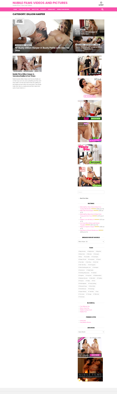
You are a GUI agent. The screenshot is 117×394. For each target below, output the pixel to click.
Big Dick (99, 251)
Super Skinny (83, 291)
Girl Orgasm (92, 265)
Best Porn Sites (84, 198)
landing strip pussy (84, 272)
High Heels (90, 270)
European (91, 259)
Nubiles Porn (83, 311)
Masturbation (98, 275)
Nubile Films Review (63, 9)
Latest (101, 5)
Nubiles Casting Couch (86, 310)
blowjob (97, 254)
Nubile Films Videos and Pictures (40, 3)
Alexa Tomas (80, 44)
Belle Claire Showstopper (86, 210)
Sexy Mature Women (85, 322)
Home (15, 9)
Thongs (89, 294)
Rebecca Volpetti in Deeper (87, 226)
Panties (100, 278)
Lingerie (82, 275)
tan (97, 291)
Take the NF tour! (24, 9)
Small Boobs (83, 289)
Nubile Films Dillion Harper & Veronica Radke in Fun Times (24, 75)
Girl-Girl (96, 262)
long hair (89, 275)
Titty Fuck (96, 294)
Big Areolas (83, 251)
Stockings (91, 289)
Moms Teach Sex (84, 308)
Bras (81, 256)
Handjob (96, 267)
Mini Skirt (93, 278)
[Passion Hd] (90, 381)
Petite (88, 281)
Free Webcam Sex (85, 306)
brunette (87, 256)
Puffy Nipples (83, 283)
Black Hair (82, 254)
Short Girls (92, 286)
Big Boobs (91, 251)
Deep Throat (83, 259)
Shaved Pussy (83, 286)
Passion (82, 281)
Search (102, 9)
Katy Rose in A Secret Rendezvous (89, 230)
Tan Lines (82, 294)
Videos (97, 44)
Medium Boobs (83, 278)
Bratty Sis (35, 9)
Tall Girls (91, 291)
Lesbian (94, 272)
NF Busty (43, 9)
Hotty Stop (83, 320)
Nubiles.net (51, 9)
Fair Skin (82, 262)
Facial (99, 259)
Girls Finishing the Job (85, 267)
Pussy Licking (92, 283)
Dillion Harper (20, 45)
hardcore (82, 270)
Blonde (90, 254)
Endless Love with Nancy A (87, 219)
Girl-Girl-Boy (83, 265)
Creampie (95, 256)
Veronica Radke (28, 71)
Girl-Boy (89, 262)
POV (94, 281)
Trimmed (82, 297)
